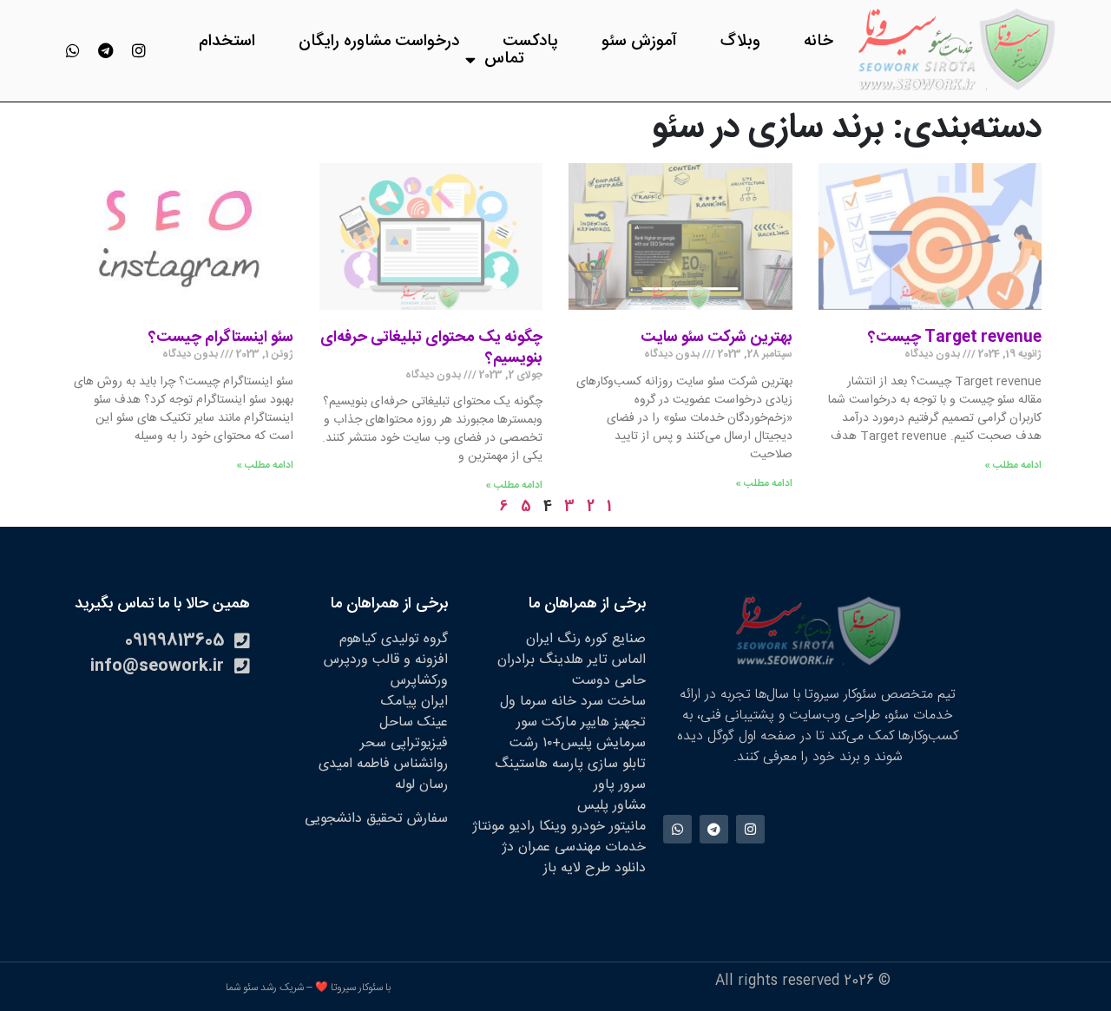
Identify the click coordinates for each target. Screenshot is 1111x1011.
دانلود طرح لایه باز (594, 868)
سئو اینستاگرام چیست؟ (220, 338)
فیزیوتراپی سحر (404, 743)
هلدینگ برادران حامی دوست (571, 670)
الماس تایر (617, 660)
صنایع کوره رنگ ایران (586, 639)
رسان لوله (421, 785)
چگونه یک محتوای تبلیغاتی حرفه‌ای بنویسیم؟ (431, 348)
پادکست (530, 41)
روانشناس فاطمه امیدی (383, 764)
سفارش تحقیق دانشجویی (376, 818)
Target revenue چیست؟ (955, 338)
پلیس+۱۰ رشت (550, 743)
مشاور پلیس (611, 805)
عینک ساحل (413, 722)
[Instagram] (139, 50)
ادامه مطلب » (1013, 465)
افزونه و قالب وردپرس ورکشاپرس (386, 670)
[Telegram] (106, 50)
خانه (818, 41)
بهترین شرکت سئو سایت (716, 338)
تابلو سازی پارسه (599, 764)
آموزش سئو (639, 41)
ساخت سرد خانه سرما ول (573, 701)
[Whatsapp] (73, 50)
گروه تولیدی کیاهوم (393, 639)
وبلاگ (740, 41)
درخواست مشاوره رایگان (379, 41)
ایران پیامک (414, 701)
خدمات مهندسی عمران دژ (574, 847)
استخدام (227, 41)
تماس (504, 59)
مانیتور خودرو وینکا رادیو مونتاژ (559, 826)
